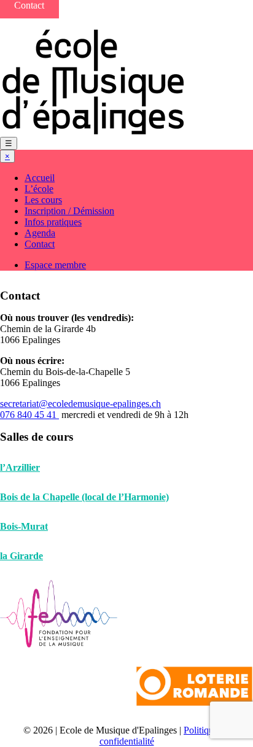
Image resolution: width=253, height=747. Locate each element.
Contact (40, 244)
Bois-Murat (24, 526)
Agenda (40, 233)
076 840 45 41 (29, 414)
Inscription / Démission (69, 211)
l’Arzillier (20, 467)
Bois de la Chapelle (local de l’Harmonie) (84, 497)
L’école (39, 189)
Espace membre (55, 265)
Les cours (43, 200)
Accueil (40, 177)
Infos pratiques (53, 222)
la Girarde (21, 556)
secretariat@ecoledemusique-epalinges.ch (80, 403)
